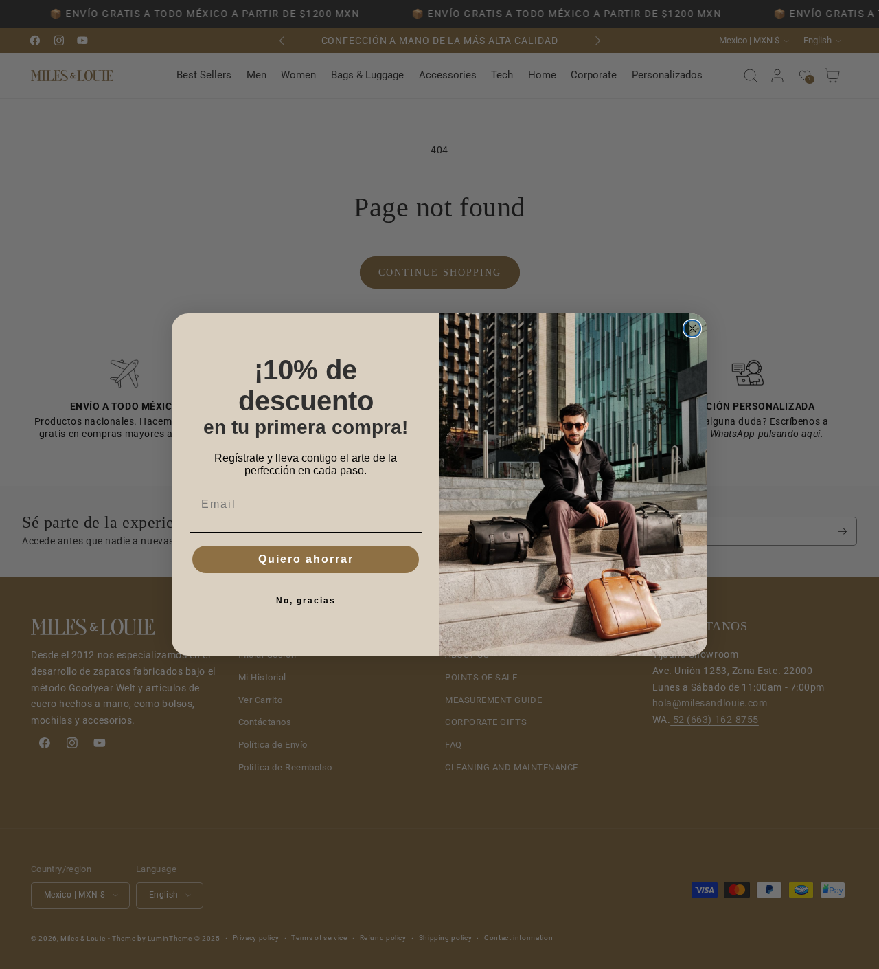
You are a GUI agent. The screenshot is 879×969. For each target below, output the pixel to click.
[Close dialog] (692, 328)
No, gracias (306, 600)
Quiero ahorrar (306, 559)
